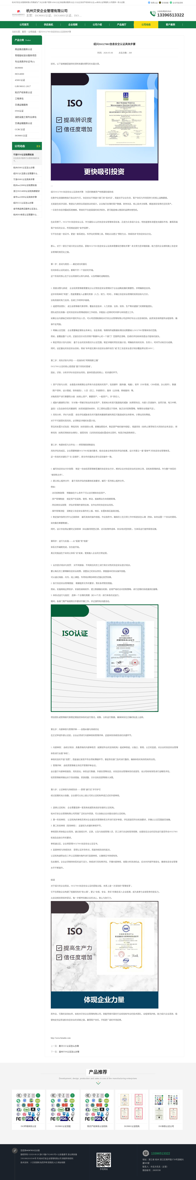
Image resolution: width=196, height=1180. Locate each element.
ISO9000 (19, 68)
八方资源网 (35, 1162)
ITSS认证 (19, 111)
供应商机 (48, 24)
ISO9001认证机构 (97, 1126)
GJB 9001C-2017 (23, 86)
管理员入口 (52, 1162)
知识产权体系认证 (23, 92)
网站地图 (61, 1162)
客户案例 (170, 24)
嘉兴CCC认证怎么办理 (69, 1046)
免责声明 (43, 1162)
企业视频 (72, 24)
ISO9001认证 (21, 135)
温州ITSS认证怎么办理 (69, 1052)
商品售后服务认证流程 (166, 1126)
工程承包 (19, 98)
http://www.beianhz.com (61, 1038)
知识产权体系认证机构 (63, 1126)
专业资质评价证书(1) (25, 61)
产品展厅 (121, 24)
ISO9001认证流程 (28, 1126)
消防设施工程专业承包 (25, 117)
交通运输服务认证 (23, 123)
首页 (24, 32)
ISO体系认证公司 (131, 1126)
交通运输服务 (21, 105)
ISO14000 (19, 74)
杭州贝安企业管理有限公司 (50, 1158)
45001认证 (20, 80)
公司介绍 (97, 24)
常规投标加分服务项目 (25, 55)
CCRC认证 (20, 129)
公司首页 (24, 24)
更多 (38, 146)
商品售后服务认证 (23, 49)
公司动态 (146, 24)
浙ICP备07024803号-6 (48, 1154)
